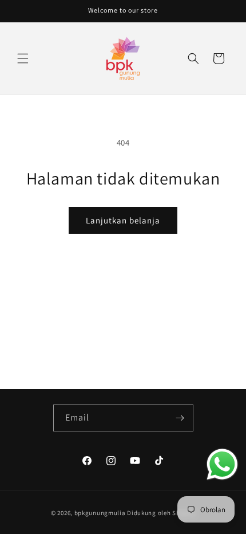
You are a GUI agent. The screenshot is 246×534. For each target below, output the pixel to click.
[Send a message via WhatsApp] (222, 464)
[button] (22, 58)
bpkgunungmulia (100, 513)
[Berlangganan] (180, 418)
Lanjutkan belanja (123, 220)
